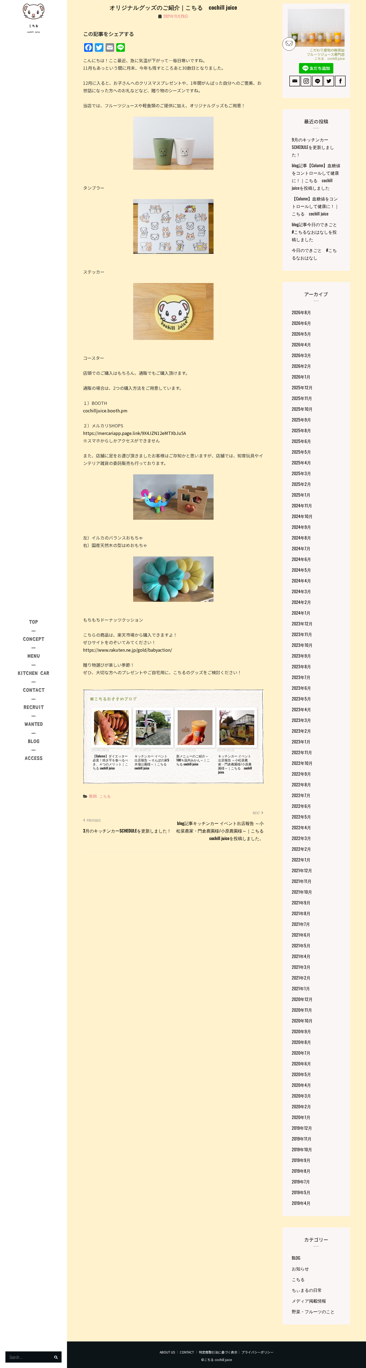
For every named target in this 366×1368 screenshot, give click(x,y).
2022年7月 (301, 795)
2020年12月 (302, 999)
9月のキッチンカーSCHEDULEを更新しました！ (313, 147)
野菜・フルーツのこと (313, 1311)
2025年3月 (301, 473)
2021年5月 (301, 945)
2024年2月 (301, 602)
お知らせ (300, 1268)
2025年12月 (302, 387)
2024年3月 (301, 591)
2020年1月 (301, 1117)
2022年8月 (301, 784)
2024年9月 (301, 527)
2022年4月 (301, 827)
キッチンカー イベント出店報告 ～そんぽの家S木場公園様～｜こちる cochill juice (152, 762)
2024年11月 (302, 505)
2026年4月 (301, 344)
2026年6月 (301, 323)
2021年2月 (301, 977)
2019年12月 (302, 1128)
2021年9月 (301, 902)
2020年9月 (301, 1031)
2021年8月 (301, 913)
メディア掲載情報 (309, 1300)
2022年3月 (301, 838)
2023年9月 (301, 655)
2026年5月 (301, 334)
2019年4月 (301, 1203)
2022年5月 (301, 816)
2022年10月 (302, 763)
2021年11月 (302, 881)
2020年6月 (301, 1063)
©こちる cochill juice (216, 1359)
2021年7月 (301, 924)
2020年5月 (301, 1074)
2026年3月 (301, 355)
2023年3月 (301, 720)
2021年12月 (302, 870)
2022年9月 (301, 774)
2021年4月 (301, 956)
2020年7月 (301, 1053)
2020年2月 (301, 1106)
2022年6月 (301, 806)
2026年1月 (301, 376)
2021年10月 (302, 892)
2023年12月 (302, 623)
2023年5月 (301, 698)
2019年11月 (302, 1138)
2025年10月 (302, 409)
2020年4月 (301, 1085)
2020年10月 (302, 1020)
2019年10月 (302, 1149)
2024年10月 (302, 516)
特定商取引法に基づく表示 (218, 1352)
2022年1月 (301, 859)
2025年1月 (301, 495)
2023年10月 (302, 645)
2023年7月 (301, 677)
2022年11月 (302, 752)
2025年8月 (301, 430)
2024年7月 (301, 548)
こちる (33, 26)
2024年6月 (301, 559)
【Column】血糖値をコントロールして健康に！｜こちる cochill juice (315, 206)
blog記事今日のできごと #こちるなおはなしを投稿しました (316, 232)
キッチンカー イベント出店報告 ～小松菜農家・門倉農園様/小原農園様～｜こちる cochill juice (235, 764)
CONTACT (187, 1352)
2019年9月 (301, 1160)
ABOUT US (167, 1352)
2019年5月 (301, 1192)
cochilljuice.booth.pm (105, 410)
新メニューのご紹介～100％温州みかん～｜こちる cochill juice (193, 760)
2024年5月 (301, 570)
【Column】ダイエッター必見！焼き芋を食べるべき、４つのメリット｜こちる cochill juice (110, 762)
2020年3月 (301, 1095)
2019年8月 (301, 1171)
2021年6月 (301, 934)
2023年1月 (301, 741)
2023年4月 (301, 709)
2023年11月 (302, 634)
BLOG (93, 796)
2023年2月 (301, 731)
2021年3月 (301, 967)
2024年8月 (301, 537)
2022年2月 (301, 849)
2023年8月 (301, 666)
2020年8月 (301, 1042)
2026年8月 (301, 312)
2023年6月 (301, 688)
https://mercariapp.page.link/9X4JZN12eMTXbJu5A (134, 433)
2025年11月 (302, 398)
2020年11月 (302, 1010)
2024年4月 (301, 580)
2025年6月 (301, 441)
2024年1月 (301, 613)
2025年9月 (301, 419)
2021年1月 (301, 988)
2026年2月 (301, 366)
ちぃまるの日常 (307, 1290)
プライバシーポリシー (257, 1352)
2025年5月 (301, 452)
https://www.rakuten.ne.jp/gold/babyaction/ (127, 650)
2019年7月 (301, 1181)
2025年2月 (301, 484)
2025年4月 (301, 462)
